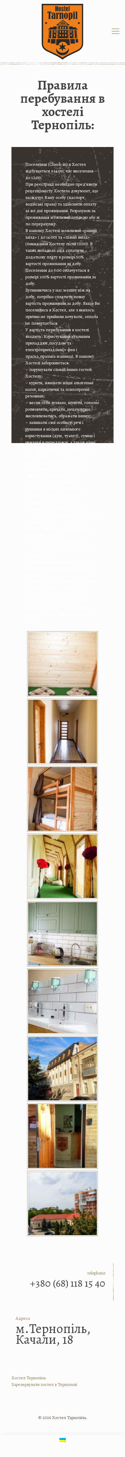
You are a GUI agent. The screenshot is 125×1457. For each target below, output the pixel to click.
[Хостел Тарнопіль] (62, 31)
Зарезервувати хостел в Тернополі (44, 1384)
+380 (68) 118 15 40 (67, 1283)
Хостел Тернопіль (28, 1378)
